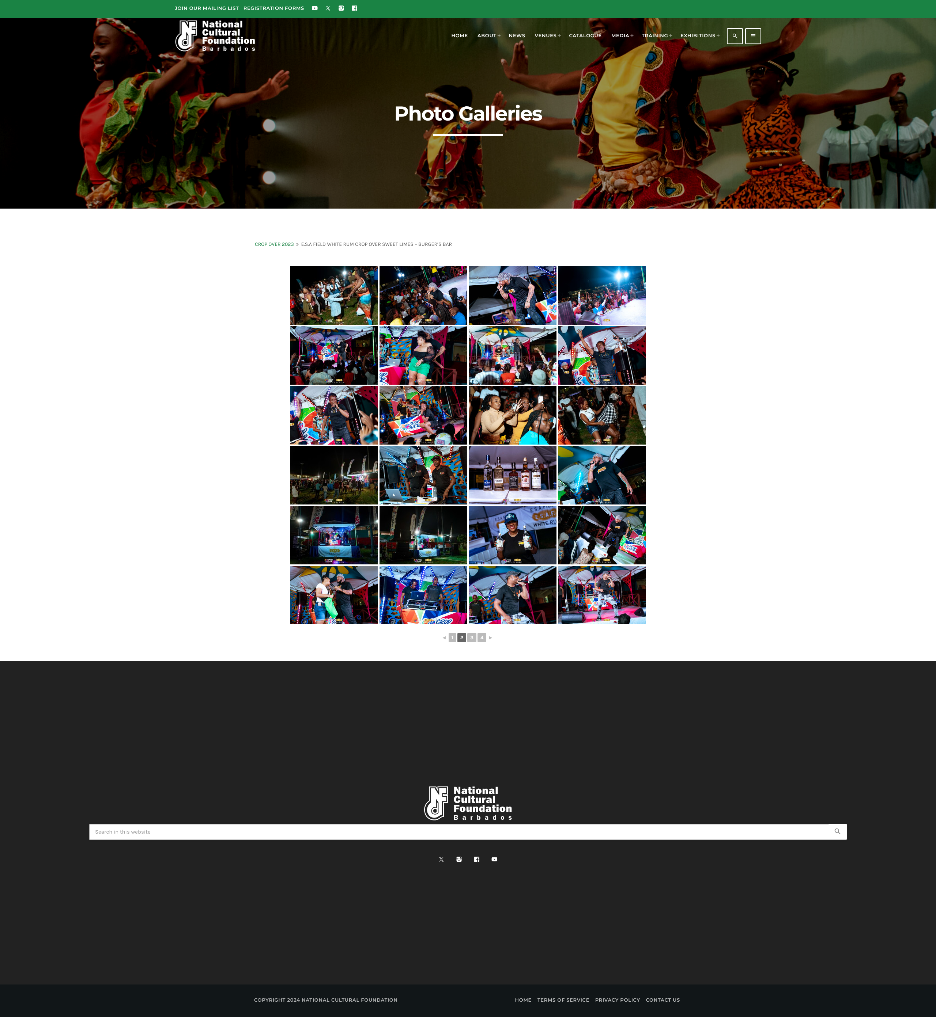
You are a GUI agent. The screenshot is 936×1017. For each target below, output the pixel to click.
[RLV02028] (512, 355)
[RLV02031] (334, 415)
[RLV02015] (423, 295)
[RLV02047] (334, 475)
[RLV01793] (602, 595)
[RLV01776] (602, 475)
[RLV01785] (423, 595)
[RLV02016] (512, 295)
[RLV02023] (334, 355)
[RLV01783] (334, 595)
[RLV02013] (334, 295)
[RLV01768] (423, 475)
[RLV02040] (512, 415)
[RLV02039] (423, 415)
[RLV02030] (602, 355)
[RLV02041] (602, 415)
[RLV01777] (334, 535)
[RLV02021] (423, 355)
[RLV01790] (512, 595)
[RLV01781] (602, 535)
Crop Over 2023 (274, 244)
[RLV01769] (512, 475)
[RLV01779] (512, 535)
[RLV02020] (602, 295)
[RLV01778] (423, 535)
